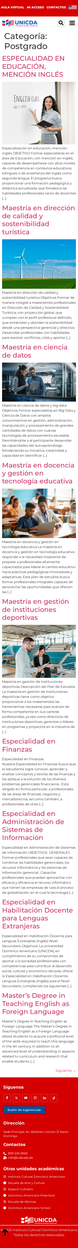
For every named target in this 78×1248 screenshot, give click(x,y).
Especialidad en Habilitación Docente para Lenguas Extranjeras (37, 914)
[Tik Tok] (53, 1098)
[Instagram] (35, 1098)
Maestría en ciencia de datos (35, 351)
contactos (56, 7)
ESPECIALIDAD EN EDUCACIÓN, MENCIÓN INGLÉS (33, 66)
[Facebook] (7, 1098)
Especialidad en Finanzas (29, 745)
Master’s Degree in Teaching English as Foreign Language (35, 1003)
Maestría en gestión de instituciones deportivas (35, 609)
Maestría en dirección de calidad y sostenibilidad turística (38, 220)
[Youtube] (25, 1098)
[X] (16, 1098)
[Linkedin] (44, 1098)
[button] (61, 23)
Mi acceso (35, 7)
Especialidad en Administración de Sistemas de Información (33, 825)
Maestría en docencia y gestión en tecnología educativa (38, 473)
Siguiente (66, 1071)
